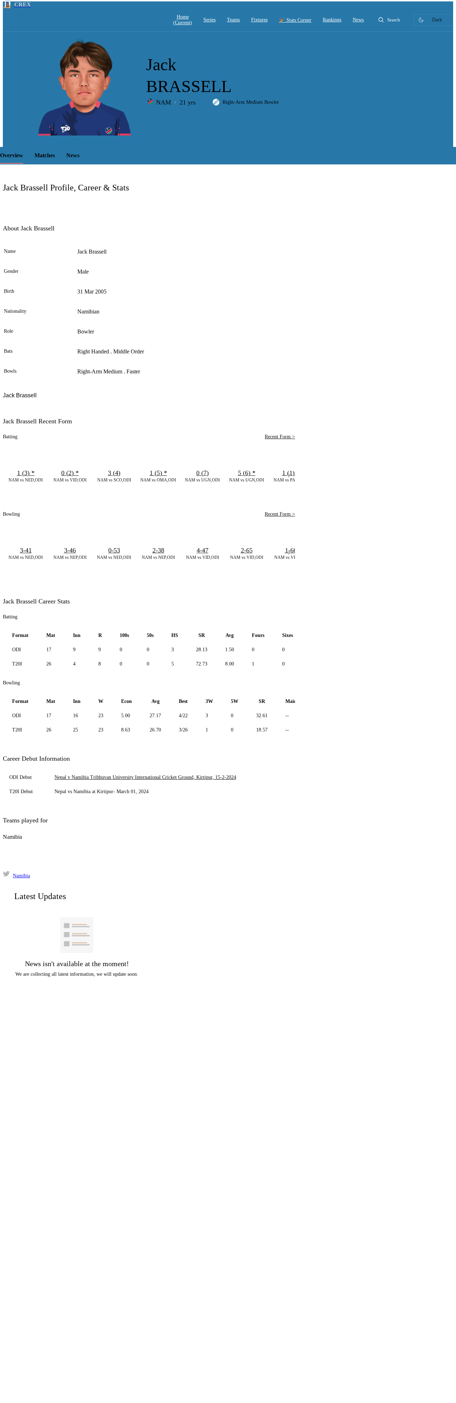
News (72, 155)
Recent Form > (280, 436)
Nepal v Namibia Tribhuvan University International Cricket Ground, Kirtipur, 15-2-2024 (145, 777)
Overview (11, 155)
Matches (45, 155)
